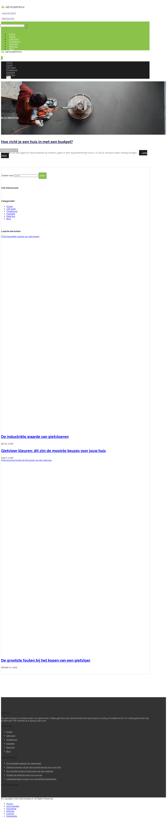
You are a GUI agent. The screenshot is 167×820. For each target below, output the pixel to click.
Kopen (9, 206)
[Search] (26, 26)
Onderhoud (11, 211)
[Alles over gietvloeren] (13, 8)
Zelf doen (11, 209)
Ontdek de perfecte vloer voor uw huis (24, 775)
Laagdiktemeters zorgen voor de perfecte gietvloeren (31, 779)
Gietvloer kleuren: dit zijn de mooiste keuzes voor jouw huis (53, 451)
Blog (8, 219)
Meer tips (10, 216)
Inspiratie (10, 214)
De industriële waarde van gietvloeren (35, 437)
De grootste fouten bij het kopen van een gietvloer (45, 660)
